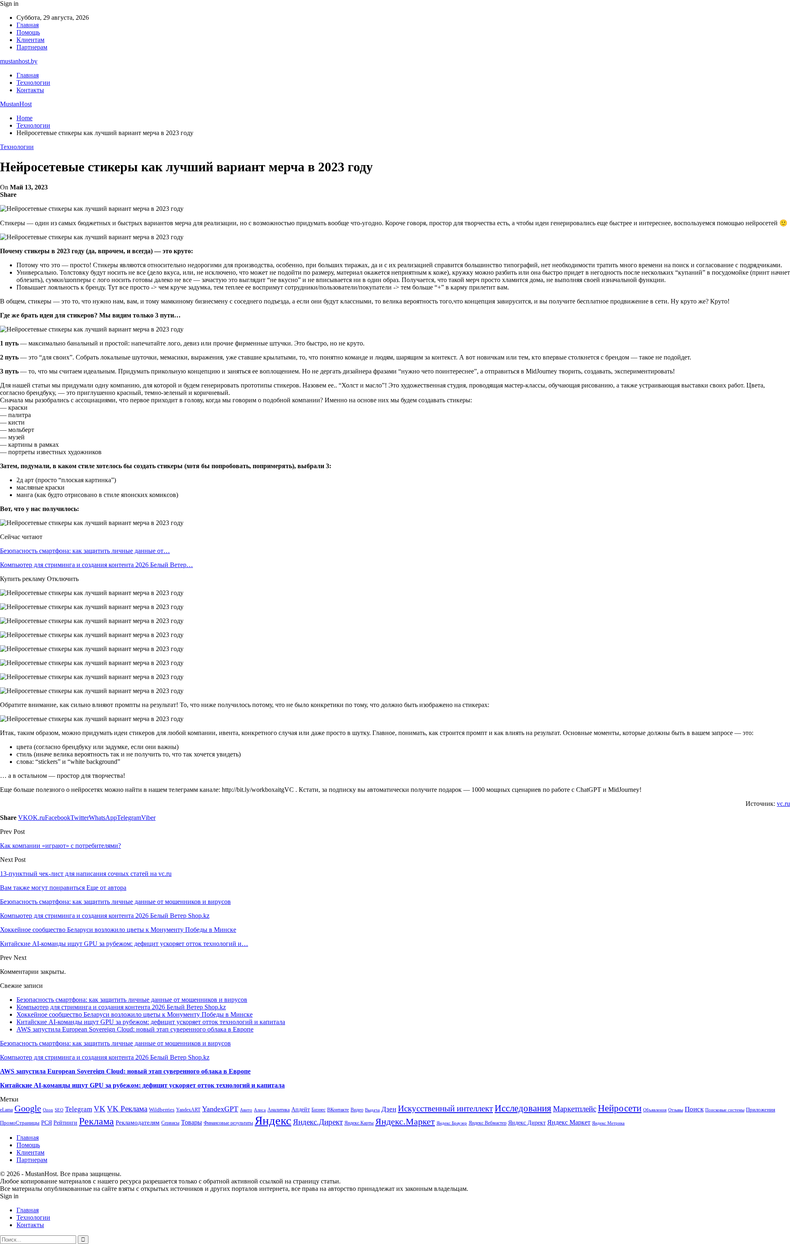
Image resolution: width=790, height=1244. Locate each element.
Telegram (78, 1109)
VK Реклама (127, 1108)
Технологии (33, 82)
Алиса (260, 1109)
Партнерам (31, 47)
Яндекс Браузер (452, 1123)
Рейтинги (65, 1122)
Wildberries (161, 1110)
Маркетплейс (574, 1108)
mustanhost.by (18, 61)
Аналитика (278, 1110)
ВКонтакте (338, 1110)
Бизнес (318, 1110)
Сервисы (170, 1123)
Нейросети (619, 1108)
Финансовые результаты (228, 1123)
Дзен (388, 1109)
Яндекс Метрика (608, 1123)
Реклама (96, 1121)
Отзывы (675, 1110)
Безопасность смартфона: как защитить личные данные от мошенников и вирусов (131, 999)
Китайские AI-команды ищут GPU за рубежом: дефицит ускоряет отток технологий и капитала (150, 1021)
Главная (27, 24)
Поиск (694, 1109)
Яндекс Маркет (568, 1122)
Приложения (760, 1109)
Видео (357, 1110)
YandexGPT (220, 1109)
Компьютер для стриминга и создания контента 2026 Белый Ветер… (96, 564)
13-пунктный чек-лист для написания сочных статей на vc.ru (86, 873)
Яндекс (273, 1120)
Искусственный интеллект (445, 1108)
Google (27, 1108)
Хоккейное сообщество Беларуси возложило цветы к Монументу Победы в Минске (134, 1014)
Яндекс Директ (527, 1123)
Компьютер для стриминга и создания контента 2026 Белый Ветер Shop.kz (121, 1007)
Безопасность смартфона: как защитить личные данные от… (85, 550)
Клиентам (30, 39)
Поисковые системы (724, 1109)
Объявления (655, 1110)
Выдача (372, 1110)
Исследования (523, 1108)
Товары (191, 1122)
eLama (6, 1110)
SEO (59, 1109)
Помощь (28, 32)
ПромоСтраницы (20, 1123)
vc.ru (783, 803)
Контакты (30, 89)
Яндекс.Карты (359, 1123)
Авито (246, 1109)
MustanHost (16, 103)
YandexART (188, 1110)
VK (99, 1108)
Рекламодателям (138, 1122)
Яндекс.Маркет (405, 1121)
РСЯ (46, 1122)
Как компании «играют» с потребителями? (60, 845)
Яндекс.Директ (318, 1122)
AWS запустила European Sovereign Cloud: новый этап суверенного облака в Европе (134, 1029)
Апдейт (300, 1109)
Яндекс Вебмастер (488, 1123)
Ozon (48, 1110)
